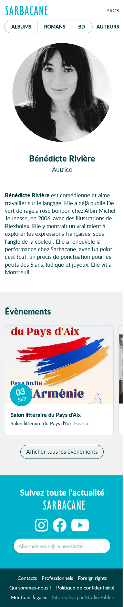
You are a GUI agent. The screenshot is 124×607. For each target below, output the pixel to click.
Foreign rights (92, 578)
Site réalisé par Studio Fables (83, 597)
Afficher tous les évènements (62, 451)
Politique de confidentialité (85, 587)
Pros (112, 10)
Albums (21, 26)
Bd (85, 26)
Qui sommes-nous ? (30, 587)
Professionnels (57, 578)
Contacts (27, 578)
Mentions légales (29, 597)
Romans (54, 26)
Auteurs (107, 26)
